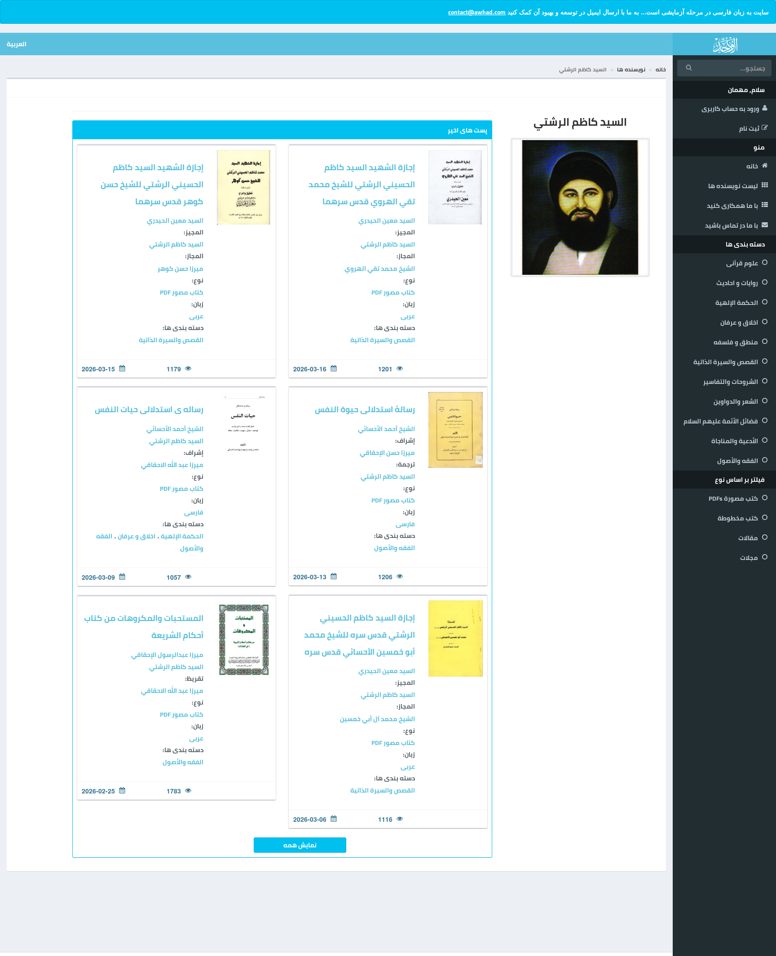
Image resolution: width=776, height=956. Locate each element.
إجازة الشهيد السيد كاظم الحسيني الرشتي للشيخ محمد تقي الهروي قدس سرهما (362, 184)
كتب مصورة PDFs (734, 498)
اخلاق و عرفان (739, 322)
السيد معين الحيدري (386, 220)
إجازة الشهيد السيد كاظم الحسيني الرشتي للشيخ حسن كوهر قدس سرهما (152, 184)
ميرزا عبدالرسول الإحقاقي (167, 655)
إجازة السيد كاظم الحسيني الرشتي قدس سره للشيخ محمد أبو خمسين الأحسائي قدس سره (359, 634)
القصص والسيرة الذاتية (726, 362)
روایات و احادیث (737, 283)
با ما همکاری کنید (733, 205)
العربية (16, 44)
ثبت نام (749, 128)
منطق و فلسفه (736, 342)
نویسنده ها (631, 69)
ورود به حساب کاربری (730, 109)
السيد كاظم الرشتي (388, 244)
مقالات (748, 538)
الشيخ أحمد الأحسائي (386, 429)
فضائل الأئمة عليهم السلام (721, 421)
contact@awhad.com (477, 12)
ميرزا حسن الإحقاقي (387, 452)
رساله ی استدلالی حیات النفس (149, 409)
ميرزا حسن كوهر (180, 268)
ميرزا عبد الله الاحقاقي (172, 465)
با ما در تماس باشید (732, 225)
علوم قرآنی (742, 263)
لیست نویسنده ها (733, 186)
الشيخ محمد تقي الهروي (379, 268)
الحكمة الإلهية (737, 302)
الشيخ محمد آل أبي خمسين (377, 719)
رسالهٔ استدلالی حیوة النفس (365, 409)
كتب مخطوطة (738, 518)
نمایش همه (300, 845)
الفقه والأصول (738, 461)
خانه (752, 166)
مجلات (749, 558)
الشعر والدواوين (736, 401)
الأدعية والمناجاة (735, 441)
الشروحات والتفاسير (731, 382)
